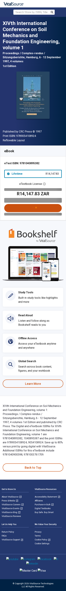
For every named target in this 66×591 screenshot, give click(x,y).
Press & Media (9, 501)
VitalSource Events (11, 508)
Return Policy (8, 532)
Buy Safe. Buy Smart (44, 512)
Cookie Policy (41, 540)
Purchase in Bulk (43, 504)
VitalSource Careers (11, 504)
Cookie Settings (42, 543)
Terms (38, 536)
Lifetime (35, 173)
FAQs (4, 536)
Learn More (33, 383)
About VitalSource (10, 497)
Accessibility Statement (46, 497)
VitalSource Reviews (11, 516)
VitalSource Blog (10, 512)
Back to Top (33, 467)
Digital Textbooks (43, 508)
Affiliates (39, 501)
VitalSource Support (11, 540)
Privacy (38, 532)
